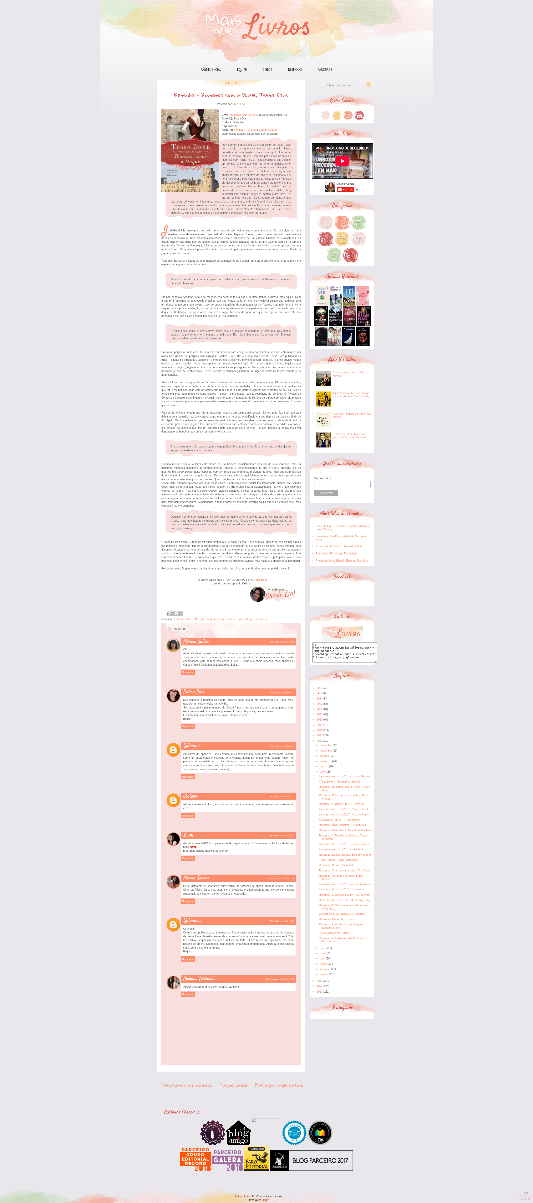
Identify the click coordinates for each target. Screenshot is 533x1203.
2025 (320, 693)
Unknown (192, 745)
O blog (267, 69)
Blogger (265, 1200)
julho (323, 771)
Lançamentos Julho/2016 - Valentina (341, 849)
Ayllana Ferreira (199, 978)
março (324, 964)
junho (323, 948)
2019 (320, 725)
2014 (320, 986)
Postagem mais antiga (279, 1085)
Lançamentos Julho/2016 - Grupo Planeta (344, 844)
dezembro (326, 745)
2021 (320, 714)
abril (322, 958)
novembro (326, 750)
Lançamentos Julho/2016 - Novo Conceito (344, 809)
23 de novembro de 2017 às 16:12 (280, 979)
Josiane (190, 796)
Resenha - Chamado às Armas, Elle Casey (345, 870)
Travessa (251, 129)
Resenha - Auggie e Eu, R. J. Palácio (341, 803)
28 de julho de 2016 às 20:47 (282, 835)
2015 (320, 981)
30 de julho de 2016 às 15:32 (282, 921)
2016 (320, 740)
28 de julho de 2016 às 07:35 (282, 692)
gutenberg (207, 619)
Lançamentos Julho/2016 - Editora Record (344, 776)
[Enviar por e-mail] (169, 613)
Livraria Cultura (268, 129)
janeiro (324, 974)
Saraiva (238, 129)
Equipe (242, 69)
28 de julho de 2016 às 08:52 (282, 746)
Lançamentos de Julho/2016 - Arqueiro (342, 913)
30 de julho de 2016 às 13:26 (282, 878)
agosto (324, 766)
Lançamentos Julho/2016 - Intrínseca (341, 889)
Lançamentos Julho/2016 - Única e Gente (344, 814)
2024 (320, 698)
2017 (320, 735)
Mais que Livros (242, 1196)
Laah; (188, 835)
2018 (320, 730)
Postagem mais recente (186, 1085)
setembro (325, 761)
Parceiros (325, 69)
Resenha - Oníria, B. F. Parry (336, 919)
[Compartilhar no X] (176, 613)
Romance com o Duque (244, 114)
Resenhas (295, 69)
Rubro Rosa (194, 692)
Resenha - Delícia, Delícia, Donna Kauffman (345, 854)
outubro (324, 755)
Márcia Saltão (196, 641)
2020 (320, 719)
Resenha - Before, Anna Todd (336, 865)
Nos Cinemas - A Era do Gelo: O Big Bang (344, 900)
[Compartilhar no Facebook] (180, 613)
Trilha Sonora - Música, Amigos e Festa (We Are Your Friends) (352, 394)
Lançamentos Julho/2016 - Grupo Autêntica (345, 884)
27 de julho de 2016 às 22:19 (282, 642)
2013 (320, 991)
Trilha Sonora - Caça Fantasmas (338, 859)
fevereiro (325, 969)
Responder (188, 672)
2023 (320, 703)
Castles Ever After (188, 619)
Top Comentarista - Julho (334, 933)
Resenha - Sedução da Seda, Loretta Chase (345, 830)
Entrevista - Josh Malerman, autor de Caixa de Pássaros (350, 435)
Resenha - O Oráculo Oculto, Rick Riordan (344, 894)
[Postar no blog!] (173, 613)
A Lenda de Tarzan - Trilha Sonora (339, 819)
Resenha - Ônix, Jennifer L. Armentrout (342, 824)
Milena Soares (196, 878)
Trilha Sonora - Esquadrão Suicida (339, 781)
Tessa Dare (262, 619)
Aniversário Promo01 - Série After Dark (339, 546)
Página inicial (211, 69)
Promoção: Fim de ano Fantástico (336, 553)
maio (323, 953)
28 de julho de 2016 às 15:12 (282, 796)
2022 (320, 709)
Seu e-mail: (323, 478)
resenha (219, 619)
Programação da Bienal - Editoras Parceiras (342, 560)
